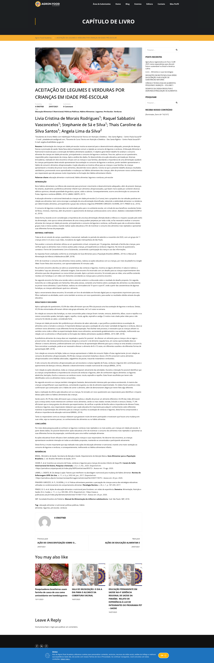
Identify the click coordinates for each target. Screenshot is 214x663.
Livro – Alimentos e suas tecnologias (159, 72)
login (53, 627)
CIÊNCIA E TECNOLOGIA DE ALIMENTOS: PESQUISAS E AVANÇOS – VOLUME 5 (160, 84)
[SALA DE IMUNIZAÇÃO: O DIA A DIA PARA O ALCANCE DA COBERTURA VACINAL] (88, 574)
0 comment (68, 106)
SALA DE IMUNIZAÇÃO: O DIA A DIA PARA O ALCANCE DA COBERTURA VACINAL (87, 592)
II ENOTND (39, 106)
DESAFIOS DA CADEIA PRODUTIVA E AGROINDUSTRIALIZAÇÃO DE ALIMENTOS (161, 89)
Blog (128, 4)
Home (118, 4)
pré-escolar (108, 111)
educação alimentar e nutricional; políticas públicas (57, 111)
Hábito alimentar (87, 111)
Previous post (42, 539)
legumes (99, 111)
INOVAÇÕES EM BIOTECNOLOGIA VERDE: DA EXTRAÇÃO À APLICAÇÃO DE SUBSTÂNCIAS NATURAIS (161, 77)
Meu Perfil (174, 4)
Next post (136, 539)
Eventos (137, 4)
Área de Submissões (102, 4)
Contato (161, 4)
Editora (149, 4)
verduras (118, 111)
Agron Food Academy (43, 38)
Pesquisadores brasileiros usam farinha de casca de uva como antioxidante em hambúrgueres (51, 592)
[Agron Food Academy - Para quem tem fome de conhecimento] (47, 4)
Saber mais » (65, 659)
